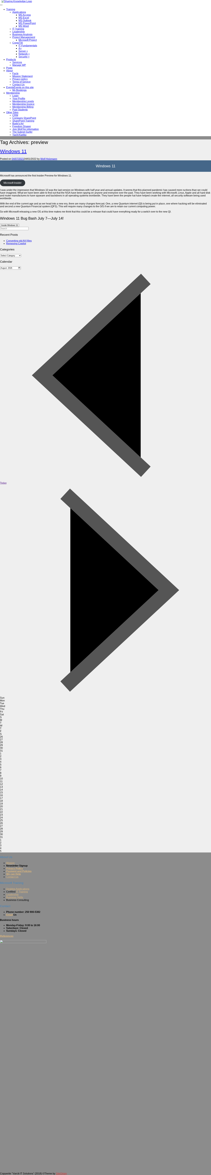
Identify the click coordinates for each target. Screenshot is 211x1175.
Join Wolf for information (25, 129)
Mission (10, 863)
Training (10, 9)
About (9, 70)
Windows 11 (13, 151)
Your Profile (18, 98)
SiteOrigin (61, 1173)
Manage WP (19, 65)
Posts (9, 68)
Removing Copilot (16, 243)
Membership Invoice (23, 104)
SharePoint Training (23, 120)
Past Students (20, 109)
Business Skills (14, 897)
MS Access (25, 15)
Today (3, 483)
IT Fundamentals (28, 45)
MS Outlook (25, 20)
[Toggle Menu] (1, 4)
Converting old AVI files (19, 240)
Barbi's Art (17, 123)
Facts (15, 73)
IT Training (18, 29)
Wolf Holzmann (48, 159)
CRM (15, 115)
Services (17, 62)
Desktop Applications (17, 889)
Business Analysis (22, 34)
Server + (23, 51)
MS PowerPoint (27, 23)
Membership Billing (23, 107)
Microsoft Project (28, 40)
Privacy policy (20, 79)
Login (15, 95)
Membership (13, 93)
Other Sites (12, 112)
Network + (24, 54)
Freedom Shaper (21, 126)
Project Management (23, 37)
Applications (19, 12)
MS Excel (24, 17)
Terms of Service (21, 81)
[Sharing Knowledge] (17, 1)
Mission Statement (22, 76)
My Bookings (19, 90)
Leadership (18, 31)
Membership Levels (23, 101)
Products (11, 59)
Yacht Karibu (19, 134)
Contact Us (18, 84)
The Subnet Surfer (22, 132)
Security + (24, 56)
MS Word (24, 26)
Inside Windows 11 (9, 225)
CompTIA (17, 42)
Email (9, 914)
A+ (20, 48)
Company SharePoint (24, 118)
